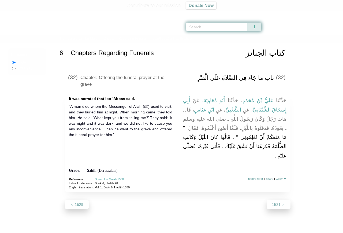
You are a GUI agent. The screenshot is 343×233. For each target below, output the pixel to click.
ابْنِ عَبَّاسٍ (204, 110)
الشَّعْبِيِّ (233, 110)
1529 (78, 204)
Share (269, 178)
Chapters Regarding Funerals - (136, 39)
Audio (330, 13)
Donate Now (201, 5)
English (22, 62)
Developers (167, 228)
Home (64, 39)
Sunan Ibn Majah (86, 39)
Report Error (255, 178)
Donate (206, 228)
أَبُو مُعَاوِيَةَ (214, 100)
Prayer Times (311, 13)
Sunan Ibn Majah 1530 (109, 179)
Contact (188, 228)
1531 (277, 204)
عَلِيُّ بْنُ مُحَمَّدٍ (258, 100)
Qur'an (276, 13)
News (129, 228)
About (115, 228)
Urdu (25, 68)
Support (145, 228)
